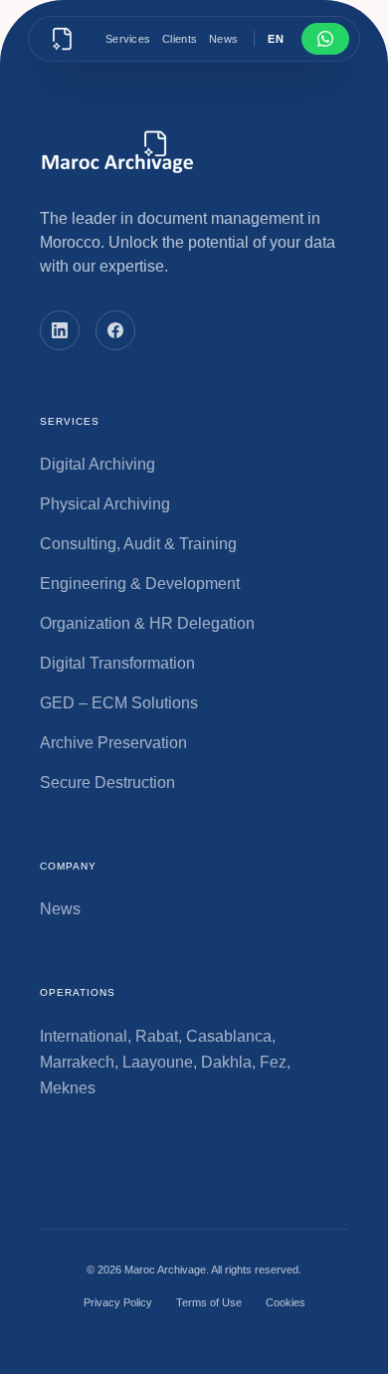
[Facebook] (115, 330)
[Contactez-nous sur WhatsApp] (325, 39)
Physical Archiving (105, 503)
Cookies (285, 1302)
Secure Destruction (107, 782)
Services (127, 39)
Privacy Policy (118, 1302)
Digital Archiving (97, 464)
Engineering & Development (140, 583)
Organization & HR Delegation (147, 623)
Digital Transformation (117, 663)
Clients (179, 39)
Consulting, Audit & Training (138, 543)
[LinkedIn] (60, 330)
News (223, 39)
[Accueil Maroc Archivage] (62, 39)
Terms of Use (209, 1302)
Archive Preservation (113, 742)
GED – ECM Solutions (119, 702)
